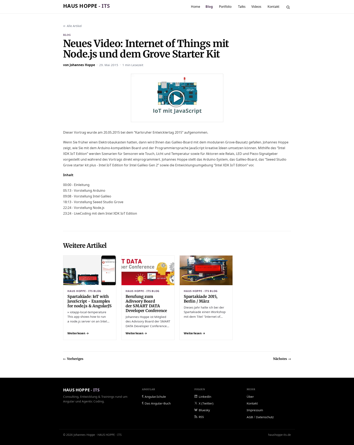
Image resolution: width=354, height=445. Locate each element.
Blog (209, 6)
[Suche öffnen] (288, 7)
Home (195, 6)
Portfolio (225, 6)
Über (250, 396)
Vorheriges (73, 359)
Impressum (255, 410)
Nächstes (282, 359)
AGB (250, 417)
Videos (256, 6)
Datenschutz (265, 417)
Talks (242, 6)
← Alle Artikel (72, 26)
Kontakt (273, 6)
